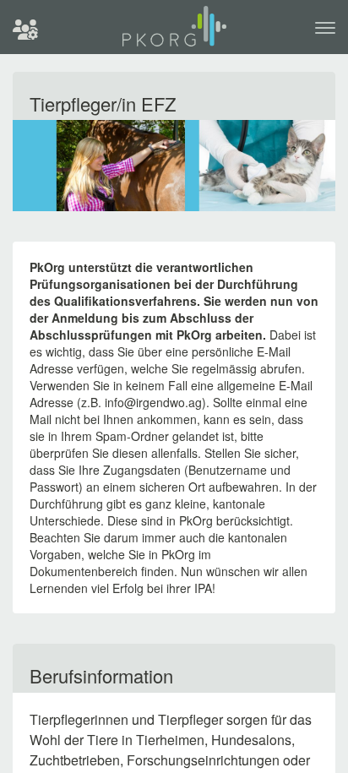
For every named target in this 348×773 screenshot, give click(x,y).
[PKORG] (174, 33)
